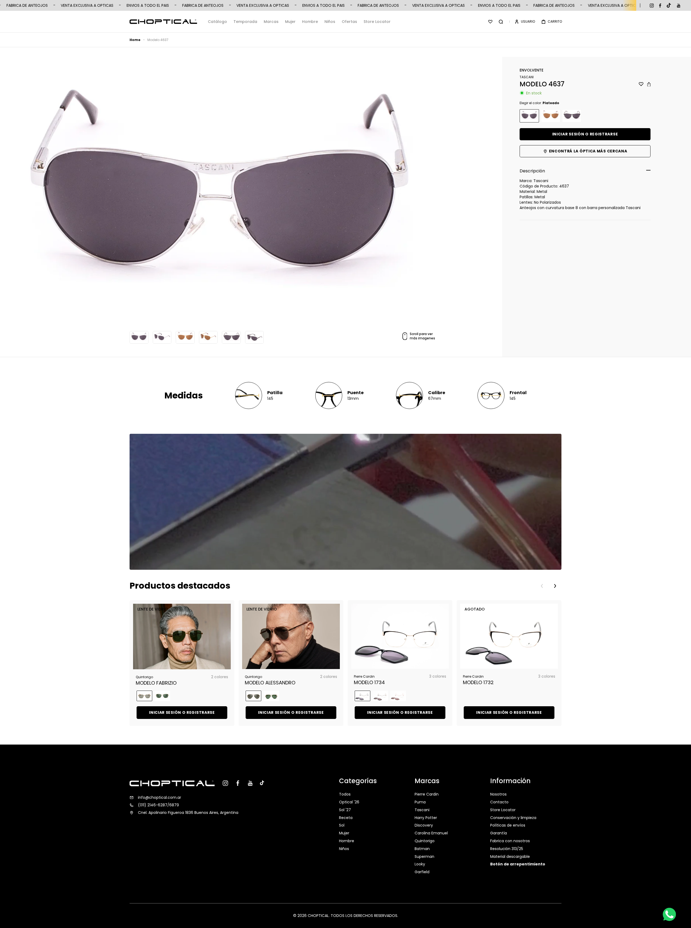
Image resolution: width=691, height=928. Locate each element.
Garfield (422, 872)
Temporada (245, 21)
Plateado (529, 115)
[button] (501, 22)
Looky (420, 864)
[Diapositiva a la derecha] (554, 585)
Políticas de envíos (507, 825)
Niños (329, 21)
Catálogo (217, 21)
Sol (341, 825)
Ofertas (349, 21)
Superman (424, 856)
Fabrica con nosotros (510, 841)
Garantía (498, 833)
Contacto (499, 802)
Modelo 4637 (157, 39)
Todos (345, 795)
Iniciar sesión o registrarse (585, 134)
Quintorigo (425, 841)
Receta (346, 817)
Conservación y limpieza (513, 817)
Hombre (310, 21)
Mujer (290, 21)
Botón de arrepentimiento (517, 864)
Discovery (424, 825)
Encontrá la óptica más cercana (588, 151)
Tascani (422, 810)
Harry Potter (426, 817)
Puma (420, 802)
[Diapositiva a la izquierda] (542, 585)
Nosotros (498, 795)
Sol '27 (345, 810)
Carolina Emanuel (431, 833)
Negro (571, 115)
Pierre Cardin (427, 795)
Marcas (271, 21)
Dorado (550, 115)
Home (135, 39)
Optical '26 (349, 802)
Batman (422, 848)
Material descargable (510, 856)
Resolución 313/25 (506, 848)
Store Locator (377, 21)
